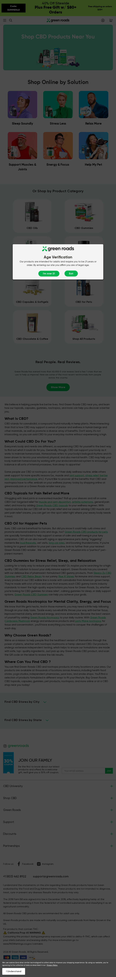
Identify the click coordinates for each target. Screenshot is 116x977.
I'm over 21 (49, 273)
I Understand (13, 971)
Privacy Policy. (52, 965)
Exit (71, 273)
